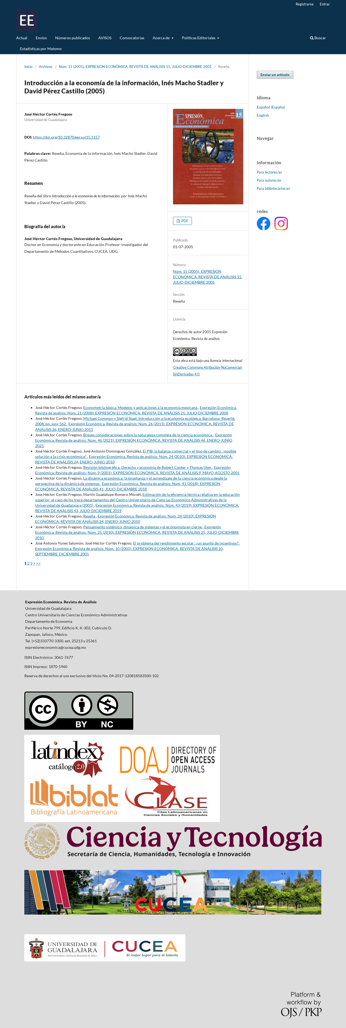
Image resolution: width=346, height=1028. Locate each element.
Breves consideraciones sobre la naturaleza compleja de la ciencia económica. (148, 435)
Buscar (320, 37)
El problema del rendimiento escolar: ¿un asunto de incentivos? (186, 543)
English (263, 115)
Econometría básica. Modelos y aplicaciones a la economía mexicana (140, 407)
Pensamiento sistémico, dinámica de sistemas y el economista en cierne (143, 527)
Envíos (41, 37)
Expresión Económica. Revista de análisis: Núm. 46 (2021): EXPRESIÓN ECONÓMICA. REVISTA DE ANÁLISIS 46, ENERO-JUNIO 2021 (133, 440)
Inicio (28, 66)
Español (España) (271, 107)
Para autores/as (269, 180)
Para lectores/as (269, 172)
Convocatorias (132, 37)
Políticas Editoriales (199, 37)
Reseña (89, 516)
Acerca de (161, 37)
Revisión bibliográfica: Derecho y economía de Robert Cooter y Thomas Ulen (147, 467)
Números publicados (72, 37)
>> (38, 563)
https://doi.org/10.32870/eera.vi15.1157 (66, 137)
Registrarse (305, 4)
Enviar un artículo (275, 75)
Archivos (45, 66)
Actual (21, 37)
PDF (184, 221)
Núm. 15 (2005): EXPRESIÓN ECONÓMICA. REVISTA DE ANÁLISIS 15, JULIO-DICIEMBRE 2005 (135, 66)
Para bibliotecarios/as (273, 188)
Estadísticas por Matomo (41, 48)
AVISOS (104, 37)
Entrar (325, 4)
